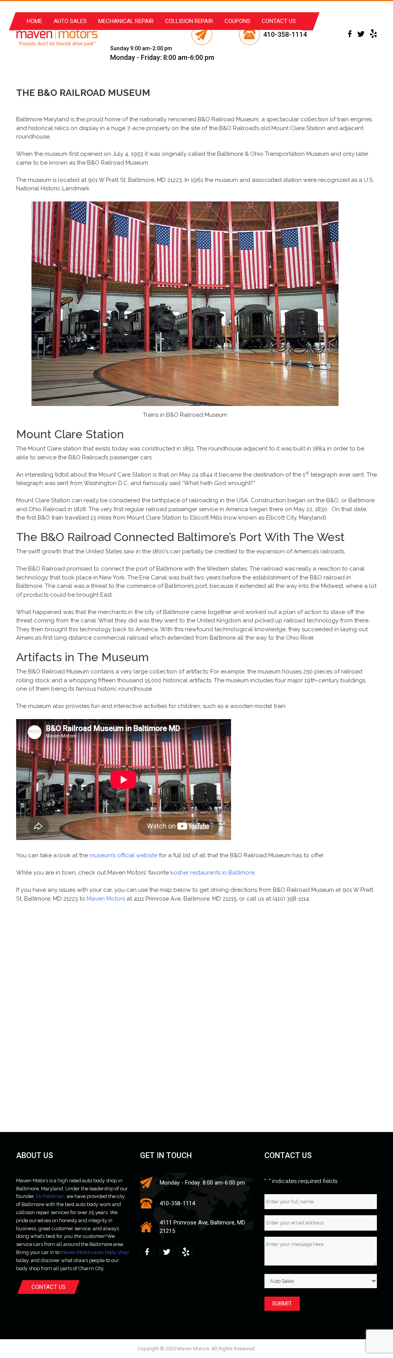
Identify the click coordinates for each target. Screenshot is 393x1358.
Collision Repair (189, 21)
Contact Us (279, 21)
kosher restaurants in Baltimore (212, 872)
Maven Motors (106, 898)
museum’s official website (123, 855)
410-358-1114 (285, 34)
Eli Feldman (50, 1196)
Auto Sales (70, 21)
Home (34, 21)
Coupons (237, 21)
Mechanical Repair (126, 21)
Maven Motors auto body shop (95, 1252)
